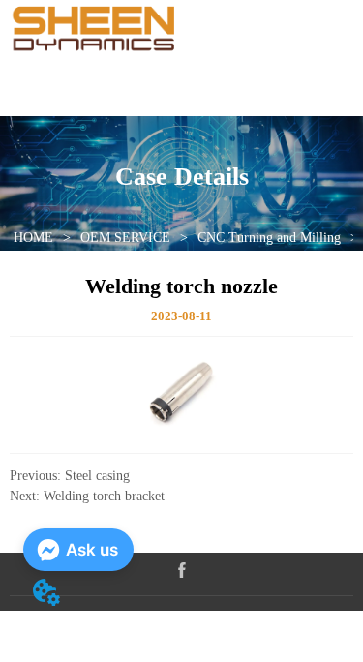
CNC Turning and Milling (269, 237)
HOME (33, 237)
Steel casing (97, 475)
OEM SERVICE (125, 237)
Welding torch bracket (104, 496)
